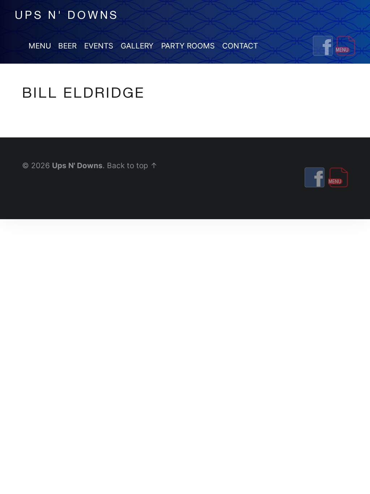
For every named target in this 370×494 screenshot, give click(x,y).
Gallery (137, 45)
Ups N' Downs (77, 165)
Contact (240, 45)
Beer (67, 45)
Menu (40, 45)
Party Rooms (188, 45)
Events (98, 45)
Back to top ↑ (132, 165)
